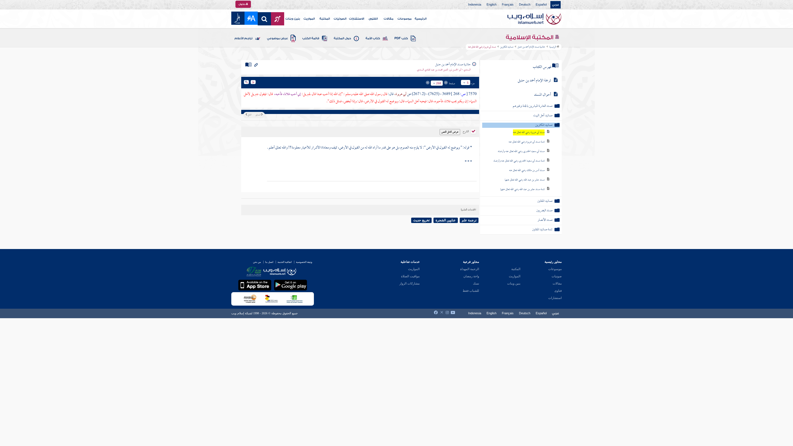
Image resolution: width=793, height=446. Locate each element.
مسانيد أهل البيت (542, 115)
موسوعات (405, 18)
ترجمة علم (469, 220)
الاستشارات (356, 18)
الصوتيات (340, 18)
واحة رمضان (471, 276)
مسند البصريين (544, 210)
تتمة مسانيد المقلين (542, 229)
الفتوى (373, 18)
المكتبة (324, 18)
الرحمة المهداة (469, 269)
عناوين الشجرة (446, 220)
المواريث (309, 18)
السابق (258, 115)
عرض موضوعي (277, 38)
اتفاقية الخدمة (285, 262)
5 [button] (468, 82)
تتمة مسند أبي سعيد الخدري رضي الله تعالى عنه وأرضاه (519, 161)
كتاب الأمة (373, 38)
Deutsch (524, 4)
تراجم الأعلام (244, 38)
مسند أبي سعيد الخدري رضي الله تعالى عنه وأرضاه (521, 151)
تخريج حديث (421, 220)
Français (508, 4)
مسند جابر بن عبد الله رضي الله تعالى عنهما (525, 180)
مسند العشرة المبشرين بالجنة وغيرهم (532, 106)
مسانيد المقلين (544, 201)
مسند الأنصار (545, 220)
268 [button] (438, 83)
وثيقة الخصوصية (304, 262)
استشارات (555, 298)
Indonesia (474, 4)
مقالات (388, 18)
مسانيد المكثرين (506, 47)
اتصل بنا (269, 262)
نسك (476, 283)
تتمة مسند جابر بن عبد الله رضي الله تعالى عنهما (522, 189)
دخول (242, 4)
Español (541, 4)
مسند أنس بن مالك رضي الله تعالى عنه (527, 170)
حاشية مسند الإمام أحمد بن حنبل (531, 47)
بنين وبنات (292, 18)
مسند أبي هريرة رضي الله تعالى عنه (529, 132)
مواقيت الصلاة (410, 276)
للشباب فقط (471, 290)
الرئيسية (420, 18)
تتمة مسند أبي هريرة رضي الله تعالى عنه (527, 142)
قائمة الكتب (310, 38)
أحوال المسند (542, 95)
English (491, 4)
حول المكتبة (342, 38)
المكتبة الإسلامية (530, 37)
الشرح (466, 131)
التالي (249, 115)
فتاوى (558, 290)
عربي (555, 4)
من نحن (257, 262)
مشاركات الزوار (409, 283)
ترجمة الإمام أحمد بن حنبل (534, 81)
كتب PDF (401, 38)
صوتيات (557, 276)
